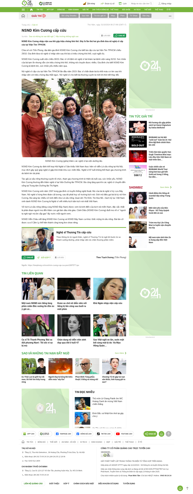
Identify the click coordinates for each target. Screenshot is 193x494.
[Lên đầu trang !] (187, 488)
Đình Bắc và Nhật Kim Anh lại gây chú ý (108, 414)
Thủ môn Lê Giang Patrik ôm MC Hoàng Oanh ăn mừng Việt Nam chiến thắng (107, 401)
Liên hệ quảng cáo (33, 483)
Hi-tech (137, 10)
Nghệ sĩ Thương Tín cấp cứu (73, 232)
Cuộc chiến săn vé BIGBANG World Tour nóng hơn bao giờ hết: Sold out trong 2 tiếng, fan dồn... (159, 172)
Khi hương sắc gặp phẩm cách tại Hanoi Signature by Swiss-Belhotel (160, 125)
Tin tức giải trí (100, 16)
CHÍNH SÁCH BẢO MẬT (83, 483)
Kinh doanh (73, 10)
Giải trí (85, 10)
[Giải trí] (39, 15)
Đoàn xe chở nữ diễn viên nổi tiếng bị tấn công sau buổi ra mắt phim (72, 306)
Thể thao (159, 10)
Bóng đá (61, 10)
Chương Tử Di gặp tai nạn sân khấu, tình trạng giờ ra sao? (113, 379)
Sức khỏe (126, 10)
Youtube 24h (126, 434)
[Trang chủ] (26, 16)
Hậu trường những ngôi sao (67, 36)
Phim (122, 16)
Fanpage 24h (65, 434)
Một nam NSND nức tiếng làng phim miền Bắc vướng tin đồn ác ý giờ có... (38, 306)
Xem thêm (119, 353)
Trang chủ (26, 25)
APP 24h (30, 434)
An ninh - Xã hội (69, 442)
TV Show (133, 16)
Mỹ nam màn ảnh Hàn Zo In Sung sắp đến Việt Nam (160, 240)
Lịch (125, 3)
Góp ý (66, 483)
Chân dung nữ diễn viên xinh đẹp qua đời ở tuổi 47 (71, 341)
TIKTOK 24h (105, 434)
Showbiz (136, 187)
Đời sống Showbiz (69, 16)
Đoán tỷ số (109, 3)
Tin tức (40, 10)
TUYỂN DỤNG (129, 483)
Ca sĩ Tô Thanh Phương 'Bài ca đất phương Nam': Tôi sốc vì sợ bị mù (37, 342)
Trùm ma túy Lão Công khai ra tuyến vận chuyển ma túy (160, 225)
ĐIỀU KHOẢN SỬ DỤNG (108, 483)
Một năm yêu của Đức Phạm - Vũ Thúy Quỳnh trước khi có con (159, 210)
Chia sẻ (121, 36)
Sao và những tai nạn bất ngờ (41, 36)
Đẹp (108, 442)
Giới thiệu (54, 483)
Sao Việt (85, 16)
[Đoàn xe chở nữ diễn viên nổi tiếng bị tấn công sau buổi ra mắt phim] (73, 288)
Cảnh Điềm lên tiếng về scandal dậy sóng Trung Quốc (159, 195)
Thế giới (147, 10)
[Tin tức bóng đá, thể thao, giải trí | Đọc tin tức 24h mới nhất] (27, 3)
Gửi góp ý (46, 257)
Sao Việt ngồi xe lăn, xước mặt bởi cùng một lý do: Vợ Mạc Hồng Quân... (108, 342)
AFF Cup (50, 10)
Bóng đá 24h (86, 434)
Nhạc (113, 16)
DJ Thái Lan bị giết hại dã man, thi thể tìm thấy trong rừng (33, 379)
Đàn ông (146, 16)
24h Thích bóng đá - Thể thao (105, 10)
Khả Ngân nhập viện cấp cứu (107, 303)
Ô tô (168, 10)
